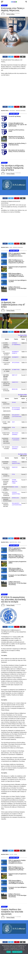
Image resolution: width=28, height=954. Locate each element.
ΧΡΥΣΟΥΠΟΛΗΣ (15, 362)
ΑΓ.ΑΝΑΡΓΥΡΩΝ (15, 369)
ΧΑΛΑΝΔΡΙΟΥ (15, 357)
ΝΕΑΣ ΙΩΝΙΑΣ (15, 487)
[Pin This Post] (16, 57)
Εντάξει (8, 951)
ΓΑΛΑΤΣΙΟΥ (15, 467)
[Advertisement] (14, 91)
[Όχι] (26, 949)
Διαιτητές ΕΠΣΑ (13, 542)
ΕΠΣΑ (11, 247)
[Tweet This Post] (11, 57)
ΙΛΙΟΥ (13, 422)
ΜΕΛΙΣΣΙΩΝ (14, 389)
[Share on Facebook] (5, 57)
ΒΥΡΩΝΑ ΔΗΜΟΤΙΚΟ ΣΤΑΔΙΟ (14, 481)
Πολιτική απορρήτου (17, 951)
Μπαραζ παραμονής (18, 247)
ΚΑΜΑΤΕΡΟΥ (15, 382)
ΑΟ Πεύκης (12, 110)
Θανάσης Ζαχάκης (11, 14)
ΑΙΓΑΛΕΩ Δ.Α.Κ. (15, 497)
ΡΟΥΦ (13, 427)
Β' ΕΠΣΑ (11, 854)
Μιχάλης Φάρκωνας (20, 110)
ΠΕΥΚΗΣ (14, 402)
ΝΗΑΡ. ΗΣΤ (14, 375)
